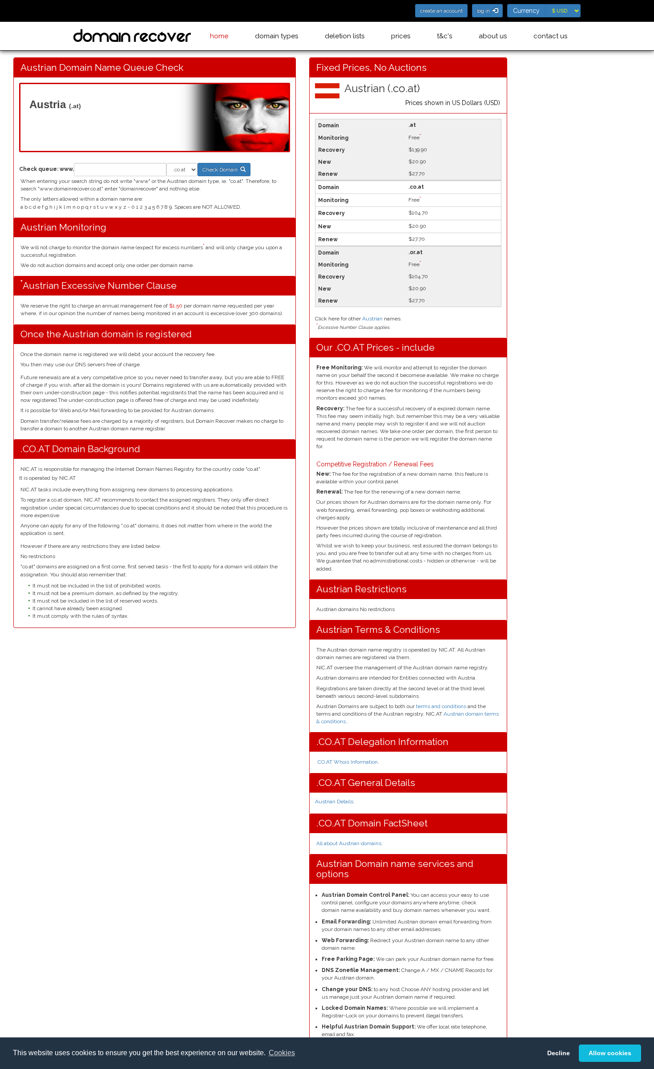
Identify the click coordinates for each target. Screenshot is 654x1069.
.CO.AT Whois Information (347, 762)
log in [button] (485, 11)
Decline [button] (558, 1053)
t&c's (444, 36)
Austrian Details (334, 801)
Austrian (372, 319)
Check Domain (221, 169)
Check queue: (38, 169)
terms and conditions (441, 706)
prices (400, 36)
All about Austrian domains (348, 843)
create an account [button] (441, 11)
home (219, 36)
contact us (550, 36)
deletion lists (344, 36)
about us (493, 36)
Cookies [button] (282, 1053)
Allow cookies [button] (610, 1053)
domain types (276, 36)
